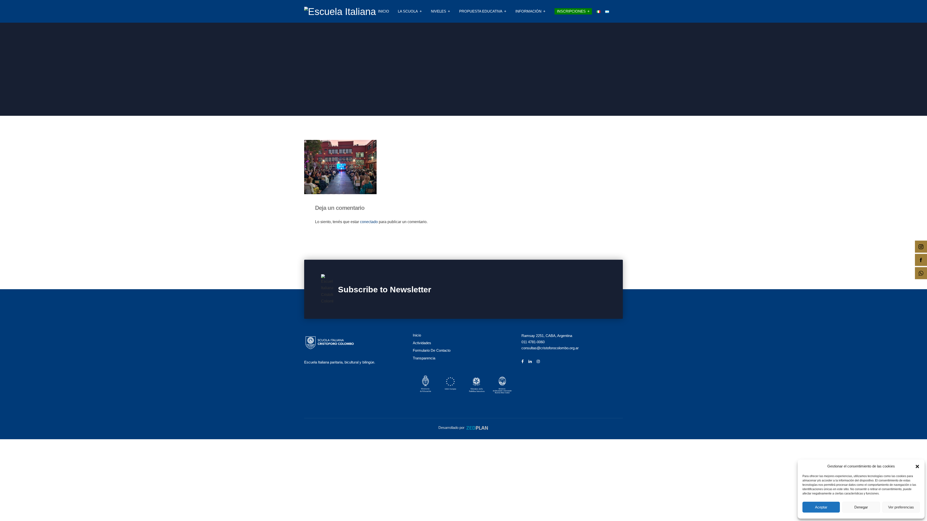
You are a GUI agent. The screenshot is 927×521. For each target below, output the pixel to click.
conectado (369, 222)
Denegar (861, 507)
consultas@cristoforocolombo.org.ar (550, 348)
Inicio (383, 11)
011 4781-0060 (533, 342)
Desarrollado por (451, 427)
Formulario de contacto (431, 350)
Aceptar (821, 507)
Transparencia (424, 358)
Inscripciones (571, 11)
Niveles (438, 11)
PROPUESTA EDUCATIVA (480, 11)
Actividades (422, 343)
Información (528, 11)
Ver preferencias (901, 507)
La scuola (408, 11)
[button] (917, 466)
